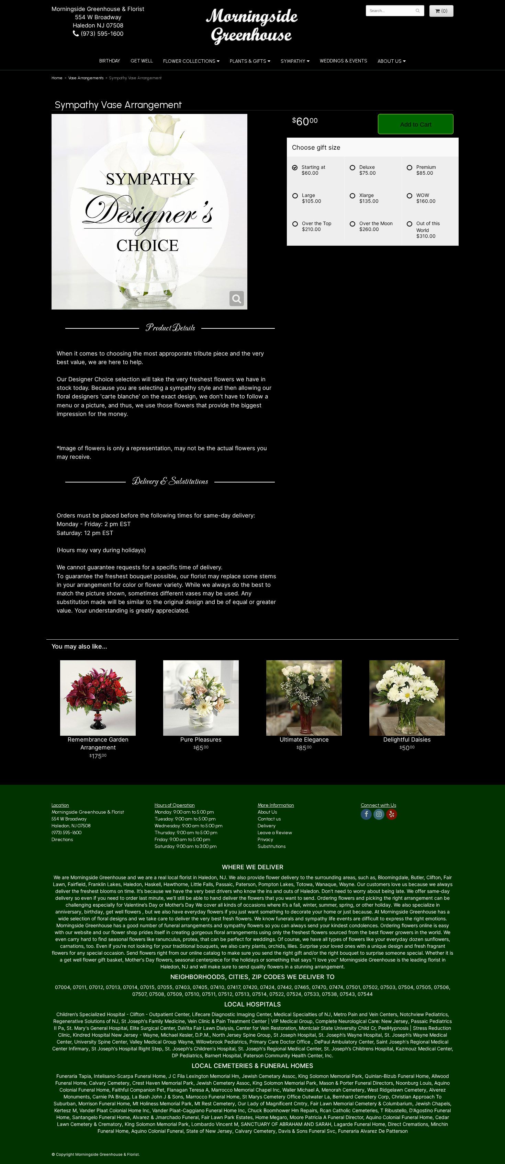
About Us (267, 812)
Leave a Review (275, 833)
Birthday (109, 61)
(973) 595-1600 (101, 33)
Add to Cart (415, 124)
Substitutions (271, 846)
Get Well (142, 61)
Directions (62, 839)
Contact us (269, 819)
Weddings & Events (343, 61)
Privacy (265, 839)
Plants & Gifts (248, 61)
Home (57, 77)
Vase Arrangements (85, 77)
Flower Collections (189, 61)
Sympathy (293, 61)
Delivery (267, 826)
